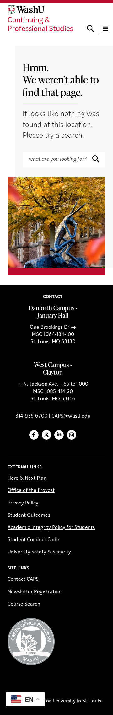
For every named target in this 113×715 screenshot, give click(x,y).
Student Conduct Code (33, 539)
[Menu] (105, 19)
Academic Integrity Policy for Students (51, 527)
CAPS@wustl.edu (70, 416)
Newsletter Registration (35, 592)
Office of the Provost (31, 490)
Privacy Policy (23, 503)
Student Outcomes (29, 515)
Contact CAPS (23, 579)
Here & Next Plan (27, 478)
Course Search (24, 604)
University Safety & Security (39, 552)
